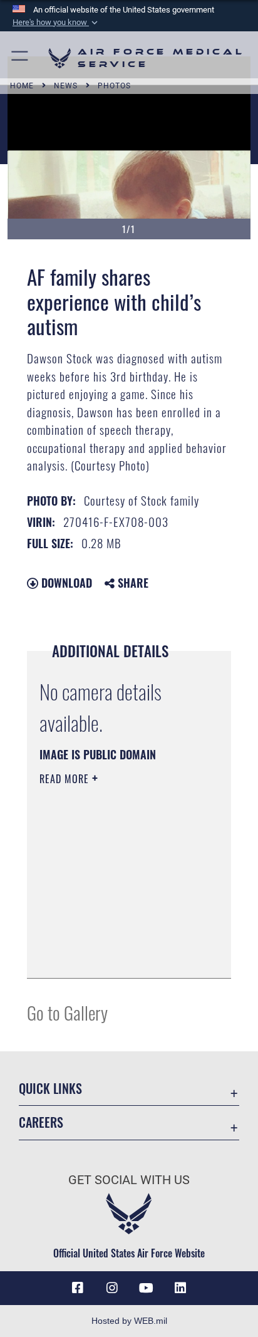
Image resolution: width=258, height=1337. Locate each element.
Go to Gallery (67, 1012)
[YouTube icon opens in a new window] (146, 1288)
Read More (65, 778)
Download (65, 583)
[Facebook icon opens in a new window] (77, 1288)
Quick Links (50, 1088)
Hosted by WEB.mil (129, 1321)
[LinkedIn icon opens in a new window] (180, 1288)
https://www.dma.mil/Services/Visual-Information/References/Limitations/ (115, 954)
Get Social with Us (129, 1180)
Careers (41, 1122)
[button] (56, 22)
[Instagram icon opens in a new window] (112, 1288)
